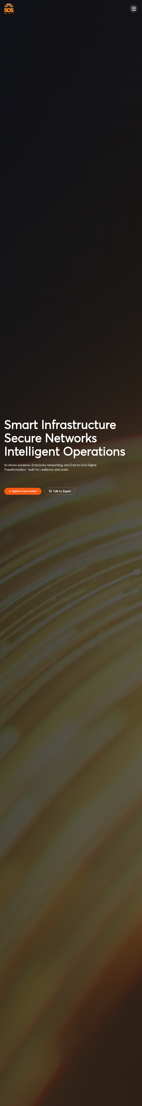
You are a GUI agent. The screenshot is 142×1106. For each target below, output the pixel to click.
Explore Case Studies (24, 491)
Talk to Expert (62, 491)
